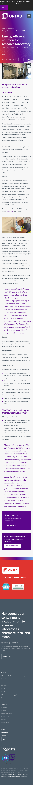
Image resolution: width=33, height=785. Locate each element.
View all (4, 698)
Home (3, 28)
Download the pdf (12, 546)
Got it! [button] (4, 7)
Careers (3, 720)
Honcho (10, 774)
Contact (3, 735)
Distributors (5, 723)
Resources (11, 28)
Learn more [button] (23, 4)
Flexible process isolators (9, 689)
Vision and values (6, 714)
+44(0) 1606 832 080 (16, 577)
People (3, 711)
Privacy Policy (17, 774)
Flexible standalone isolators (10, 692)
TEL (15, 162)
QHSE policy (5, 717)
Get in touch (11, 525)
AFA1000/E (10, 212)
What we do (5, 708)
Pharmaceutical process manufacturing (13, 676)
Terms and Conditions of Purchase (17, 776)
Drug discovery (6, 679)
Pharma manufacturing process (10, 695)
